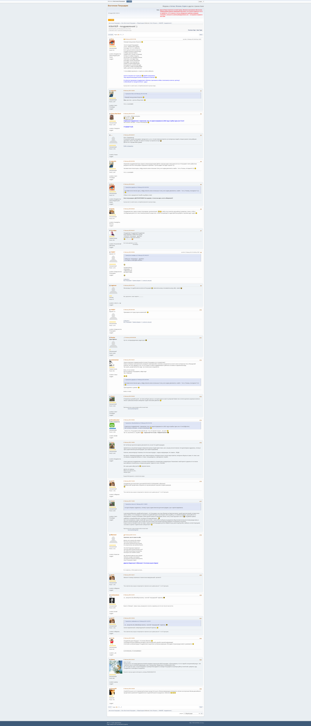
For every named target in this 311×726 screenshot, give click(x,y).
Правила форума (136, 280)
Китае (172, 6)
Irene (112, 442)
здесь (145, 82)
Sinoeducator (115, 420)
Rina (112, 39)
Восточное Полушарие (118, 6)
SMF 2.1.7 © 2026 (110, 722)
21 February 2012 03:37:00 (129, 161)
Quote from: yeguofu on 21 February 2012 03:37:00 (137, 187)
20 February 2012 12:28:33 (129, 90)
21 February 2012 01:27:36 (129, 113)
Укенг (113, 396)
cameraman (115, 360)
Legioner (113, 285)
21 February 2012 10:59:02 (129, 419)
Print (201, 34)
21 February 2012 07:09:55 (129, 252)
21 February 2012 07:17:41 (129, 285)
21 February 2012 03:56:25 (129, 208)
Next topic (199, 30)
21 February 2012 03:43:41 (129, 184)
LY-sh (112, 638)
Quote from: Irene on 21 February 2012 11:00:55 (136, 504)
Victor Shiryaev (153, 23)
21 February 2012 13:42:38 (129, 688)
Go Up (109, 707)
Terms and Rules (195, 722)
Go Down (110, 34)
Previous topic (192, 30)
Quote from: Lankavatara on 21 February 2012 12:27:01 (138, 621)
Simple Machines (118, 722)
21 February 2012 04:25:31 (129, 230)
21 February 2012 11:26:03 (129, 501)
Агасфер (113, 230)
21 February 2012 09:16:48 (129, 309)
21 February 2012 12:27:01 (129, 594)
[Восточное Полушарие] (110, 269)
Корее (184, 6)
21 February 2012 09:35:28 (130, 337)
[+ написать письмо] (146, 280)
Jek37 (112, 481)
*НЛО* (113, 252)
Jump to (181, 713)
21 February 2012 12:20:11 (129, 574)
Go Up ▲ (202, 722)
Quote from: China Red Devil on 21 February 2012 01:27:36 (139, 423)
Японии (178, 6)
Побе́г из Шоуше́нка (128, 146)
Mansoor (114, 535)
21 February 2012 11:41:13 (130, 534)
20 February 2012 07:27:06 (130, 39)
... (122, 34)
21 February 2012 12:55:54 (129, 618)
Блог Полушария (127, 280)
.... (111, 135)
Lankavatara (115, 595)
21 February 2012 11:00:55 (129, 442)
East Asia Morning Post (133, 408)
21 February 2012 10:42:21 (129, 359)
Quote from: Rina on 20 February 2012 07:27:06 (136, 93)
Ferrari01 (114, 688)
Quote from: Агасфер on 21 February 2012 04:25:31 (137, 255)
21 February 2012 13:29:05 (129, 638)
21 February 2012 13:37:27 (129, 659)
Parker (113, 337)
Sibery (113, 659)
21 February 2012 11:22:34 (129, 481)
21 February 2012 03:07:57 (129, 135)
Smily (112, 209)
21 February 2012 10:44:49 (129, 396)
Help (190, 722)
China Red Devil (116, 113)
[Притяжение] (110, 457)
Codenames (126, 279)
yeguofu (113, 90)
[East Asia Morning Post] (110, 409)
